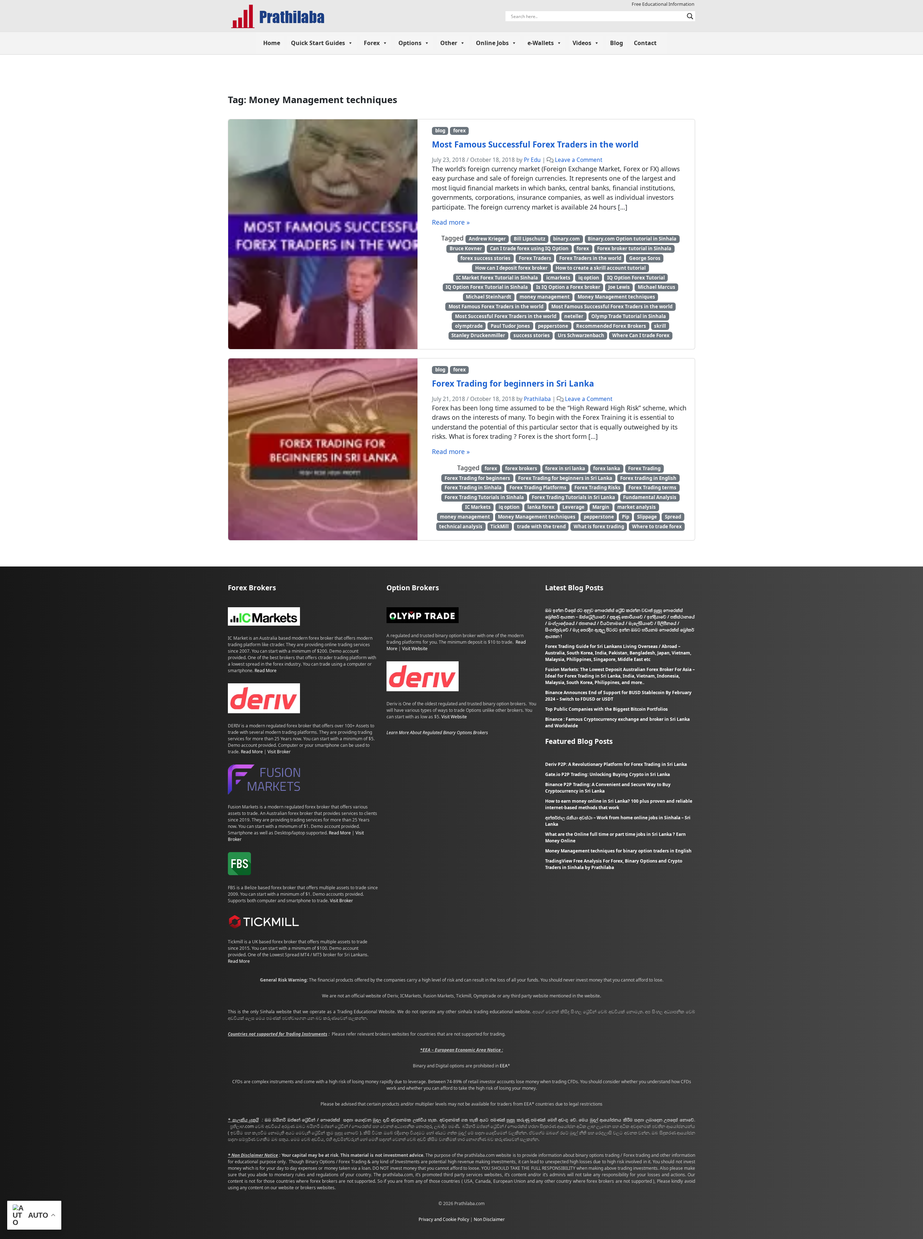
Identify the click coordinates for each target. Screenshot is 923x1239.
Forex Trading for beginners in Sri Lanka (513, 383)
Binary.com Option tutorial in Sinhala (632, 238)
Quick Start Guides (318, 43)
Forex (372, 43)
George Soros (645, 258)
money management (545, 297)
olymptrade (469, 326)
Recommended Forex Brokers (611, 326)
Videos (582, 43)
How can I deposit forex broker (511, 268)
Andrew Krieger (487, 238)
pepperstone (553, 326)
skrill (660, 326)
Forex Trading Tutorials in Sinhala (484, 497)
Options (409, 43)
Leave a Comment (578, 160)
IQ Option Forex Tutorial (636, 277)
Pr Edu (532, 160)
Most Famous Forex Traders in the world (496, 306)
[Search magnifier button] (690, 16)
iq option (588, 277)
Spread (673, 516)
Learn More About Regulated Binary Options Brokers (437, 732)
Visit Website (415, 648)
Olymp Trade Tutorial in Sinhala (628, 316)
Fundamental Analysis (649, 497)
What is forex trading (599, 526)
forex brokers (521, 468)
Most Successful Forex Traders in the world (505, 316)
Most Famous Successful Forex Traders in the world (535, 144)
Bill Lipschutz (529, 238)
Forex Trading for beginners (477, 478)
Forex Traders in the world (590, 258)
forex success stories (485, 258)
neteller (573, 316)
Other (448, 43)
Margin (600, 507)
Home (271, 43)
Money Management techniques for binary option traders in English (618, 851)
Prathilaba (537, 399)
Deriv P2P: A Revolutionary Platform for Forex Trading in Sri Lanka (616, 764)
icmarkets (558, 277)
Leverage (573, 507)
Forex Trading (644, 468)
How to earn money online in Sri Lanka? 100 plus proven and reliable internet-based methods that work (618, 804)
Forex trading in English (648, 478)
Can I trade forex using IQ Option (529, 248)
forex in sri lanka (565, 468)
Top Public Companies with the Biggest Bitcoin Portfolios (606, 709)
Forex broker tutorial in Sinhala (634, 248)
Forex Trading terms (652, 487)
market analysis (636, 507)
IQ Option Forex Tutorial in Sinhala (487, 287)
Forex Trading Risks (597, 487)
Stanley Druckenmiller (478, 335)
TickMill (499, 526)
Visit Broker (279, 752)
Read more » (451, 222)
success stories (531, 335)
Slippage (647, 516)
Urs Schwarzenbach (581, 335)
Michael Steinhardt (488, 297)
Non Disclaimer (489, 1219)
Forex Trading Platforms (537, 487)
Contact (645, 43)
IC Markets (478, 507)
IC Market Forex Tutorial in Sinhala (497, 277)
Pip (625, 516)
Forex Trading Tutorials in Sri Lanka (573, 497)
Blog (616, 43)
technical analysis (460, 526)
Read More (266, 670)
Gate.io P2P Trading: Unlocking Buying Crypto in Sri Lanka (607, 774)
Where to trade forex (657, 526)
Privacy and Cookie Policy (444, 1219)
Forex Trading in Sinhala (473, 487)
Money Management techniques (616, 297)
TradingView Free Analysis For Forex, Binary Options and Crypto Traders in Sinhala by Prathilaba (613, 864)
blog (440, 130)
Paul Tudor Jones (510, 326)
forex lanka (606, 468)
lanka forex (541, 507)
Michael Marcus (656, 287)
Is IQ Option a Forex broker (568, 287)
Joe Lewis (619, 287)
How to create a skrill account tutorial (601, 268)
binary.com (566, 238)
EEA (504, 1066)
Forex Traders (535, 258)
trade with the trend (541, 526)
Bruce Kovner (466, 248)
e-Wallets (540, 43)
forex (459, 130)
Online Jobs (492, 43)
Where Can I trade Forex (641, 335)
